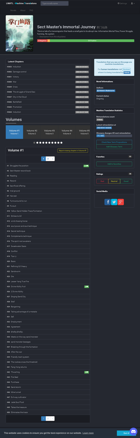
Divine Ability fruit (16, 286)
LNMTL (21, 3)
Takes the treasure (17, 407)
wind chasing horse (17, 221)
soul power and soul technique (22, 226)
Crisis (12, 87)
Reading (12, 176)
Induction (14, 67)
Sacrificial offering (16, 186)
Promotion (14, 107)
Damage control (16, 72)
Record (11, 181)
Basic (11, 261)
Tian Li (11, 256)
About (22, 10)
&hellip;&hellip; (15, 332)
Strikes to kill (14, 216)
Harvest (12, 196)
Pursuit (11, 206)
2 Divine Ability (15, 291)
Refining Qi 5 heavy (17, 266)
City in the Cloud (17, 97)
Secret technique (16, 231)
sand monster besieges (18, 342)
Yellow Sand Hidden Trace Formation (24, 211)
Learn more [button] (88, 433)
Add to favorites (114, 164)
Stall (11, 301)
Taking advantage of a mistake (22, 312)
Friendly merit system (18, 357)
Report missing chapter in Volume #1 (72, 151)
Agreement (13, 327)
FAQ (31, 10)
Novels (13, 10)
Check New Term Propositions (114, 142)
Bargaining (13, 307)
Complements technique (19, 236)
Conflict (12, 251)
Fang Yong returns (17, 367)
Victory (13, 77)
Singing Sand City (16, 296)
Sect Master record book (19, 171)
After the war (14, 352)
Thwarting (13, 372)
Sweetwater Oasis (16, 246)
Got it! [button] (126, 433)
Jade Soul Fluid (15, 402)
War (11, 82)
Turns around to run (17, 201)
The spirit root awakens (19, 241)
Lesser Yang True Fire (18, 281)
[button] (133, 3)
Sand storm (14, 387)
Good (126, 181)
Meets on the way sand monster (22, 337)
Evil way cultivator (16, 397)
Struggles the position (17, 166)
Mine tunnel (14, 392)
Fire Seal (12, 377)
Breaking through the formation (22, 347)
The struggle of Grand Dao (21, 92)
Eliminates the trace (17, 412)
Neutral (114, 181)
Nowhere (126, 69)
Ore (10, 276)
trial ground (13, 191)
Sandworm (13, 271)
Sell (10, 317)
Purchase (13, 382)
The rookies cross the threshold (22, 362)
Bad (102, 181)
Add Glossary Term (114, 147)
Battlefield (14, 102)
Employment (14, 322)
